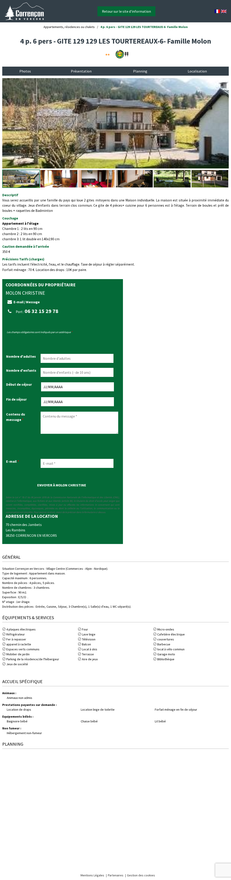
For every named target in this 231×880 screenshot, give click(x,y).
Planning (140, 71)
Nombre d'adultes (21, 356)
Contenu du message (15, 417)
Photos (25, 71)
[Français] (217, 11)
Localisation (197, 71)
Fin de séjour (16, 399)
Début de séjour (19, 384)
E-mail (12, 461)
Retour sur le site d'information (126, 11)
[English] (223, 11)
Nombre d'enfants (21, 370)
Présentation (81, 71)
